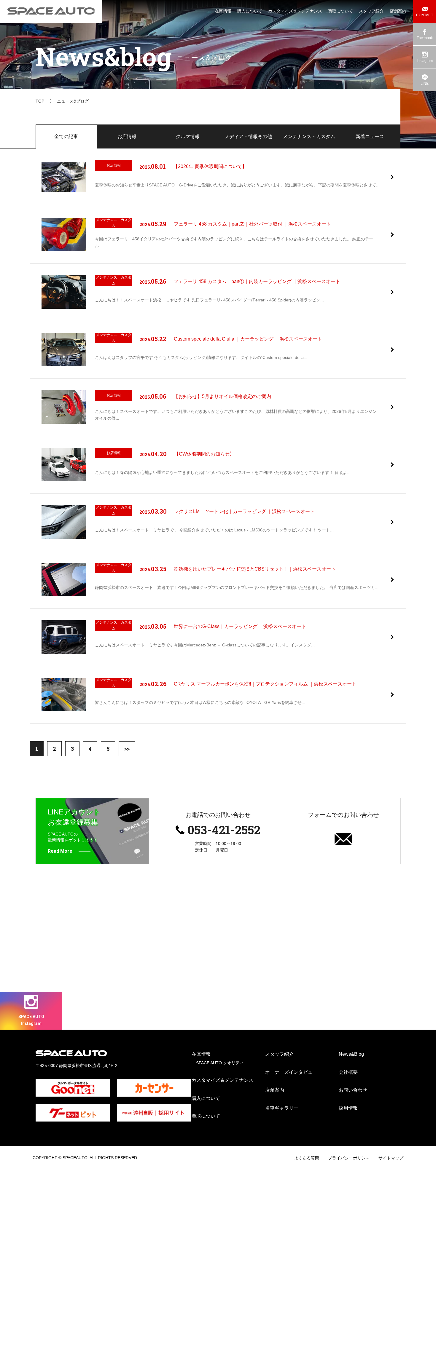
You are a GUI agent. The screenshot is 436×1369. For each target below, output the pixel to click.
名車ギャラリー (281, 1108)
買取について (206, 1116)
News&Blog (351, 1054)
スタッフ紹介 (279, 1054)
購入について (206, 1098)
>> (127, 748)
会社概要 (348, 1072)
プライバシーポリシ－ (349, 1158)
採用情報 (348, 1108)
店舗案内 (274, 1089)
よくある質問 (306, 1158)
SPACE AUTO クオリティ (220, 1062)
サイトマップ (390, 1158)
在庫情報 (201, 1054)
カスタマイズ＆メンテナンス (222, 1080)
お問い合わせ (353, 1089)
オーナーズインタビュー (291, 1072)
